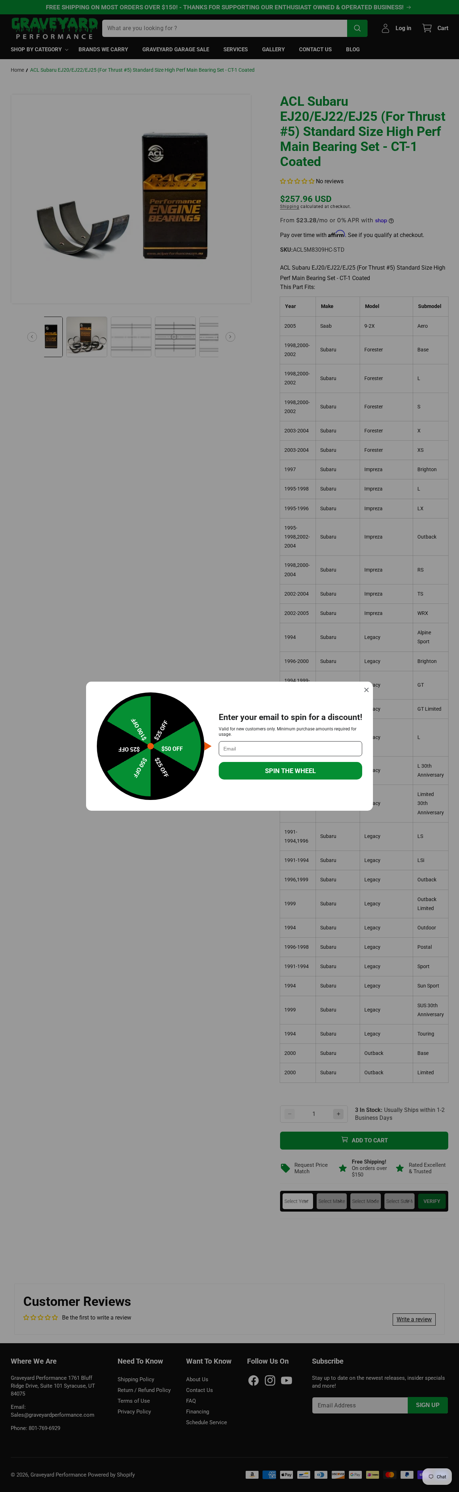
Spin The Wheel (290, 771)
